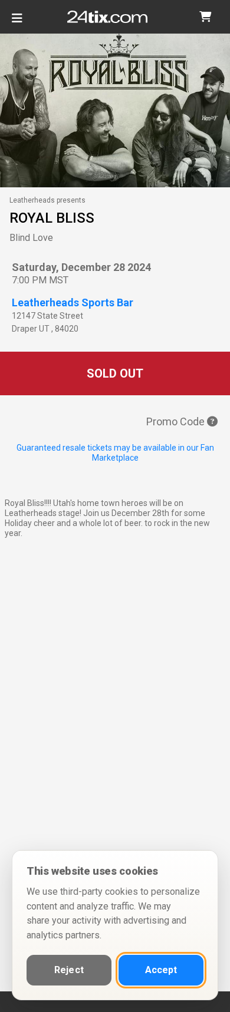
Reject (69, 969)
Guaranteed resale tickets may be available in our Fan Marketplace (115, 452)
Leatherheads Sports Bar (72, 302)
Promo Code (176, 421)
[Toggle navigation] (17, 22)
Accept (161, 969)
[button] (205, 17)
